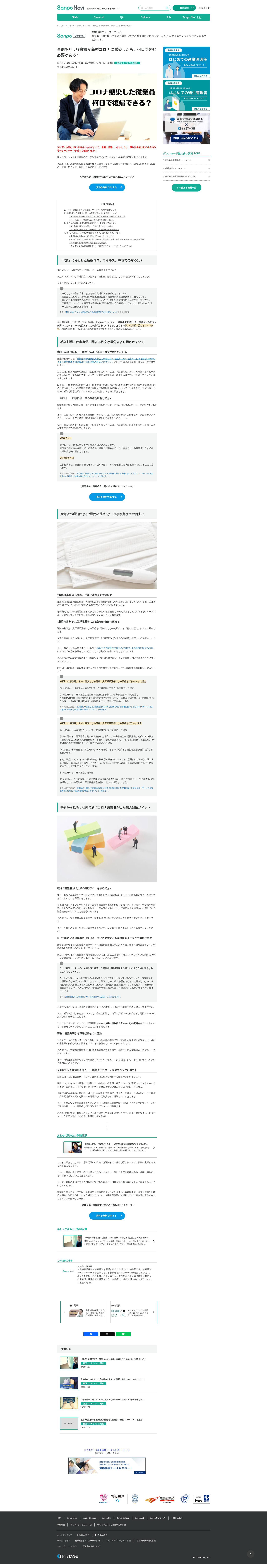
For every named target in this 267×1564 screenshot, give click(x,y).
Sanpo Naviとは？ (158, 1518)
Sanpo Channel (89, 1518)
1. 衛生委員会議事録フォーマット (177, 160)
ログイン (205, 8)
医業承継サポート (90, 1546)
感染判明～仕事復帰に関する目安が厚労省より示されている (90, 213)
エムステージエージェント (117, 1541)
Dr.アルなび (100, 1535)
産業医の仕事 (71, 67)
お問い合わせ (177, 1518)
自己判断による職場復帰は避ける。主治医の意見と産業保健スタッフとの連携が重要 (106, 239)
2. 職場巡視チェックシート (174, 168)
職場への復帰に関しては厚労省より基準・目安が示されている (97, 216)
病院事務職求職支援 (145, 1541)
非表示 (110, 204)
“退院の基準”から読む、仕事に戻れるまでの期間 (91, 226)
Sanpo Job (139, 1518)
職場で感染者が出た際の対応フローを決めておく (91, 236)
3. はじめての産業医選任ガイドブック (179, 176)
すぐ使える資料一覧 (186, 187)
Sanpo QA (106, 1518)
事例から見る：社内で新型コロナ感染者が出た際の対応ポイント (92, 233)
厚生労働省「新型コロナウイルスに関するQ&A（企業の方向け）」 (93, 997)
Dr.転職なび (82, 1535)
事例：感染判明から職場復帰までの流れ (88, 243)
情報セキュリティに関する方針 (110, 1525)
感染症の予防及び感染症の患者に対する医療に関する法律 (124, 648)
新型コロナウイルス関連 (83, 26)
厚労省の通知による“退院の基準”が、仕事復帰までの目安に (90, 223)
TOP (59, 1518)
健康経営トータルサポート (86, 1541)
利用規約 (61, 1525)
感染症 (62, 67)
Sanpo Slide (72, 1518)
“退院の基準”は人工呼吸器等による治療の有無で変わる (94, 230)
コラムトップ (70, 26)
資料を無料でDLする (106, 187)
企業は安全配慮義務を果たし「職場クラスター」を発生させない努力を (101, 246)
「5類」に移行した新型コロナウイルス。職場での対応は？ (90, 210)
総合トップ (60, 26)
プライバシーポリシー (79, 1525)
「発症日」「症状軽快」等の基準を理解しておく (91, 220)
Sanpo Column (123, 1518)
